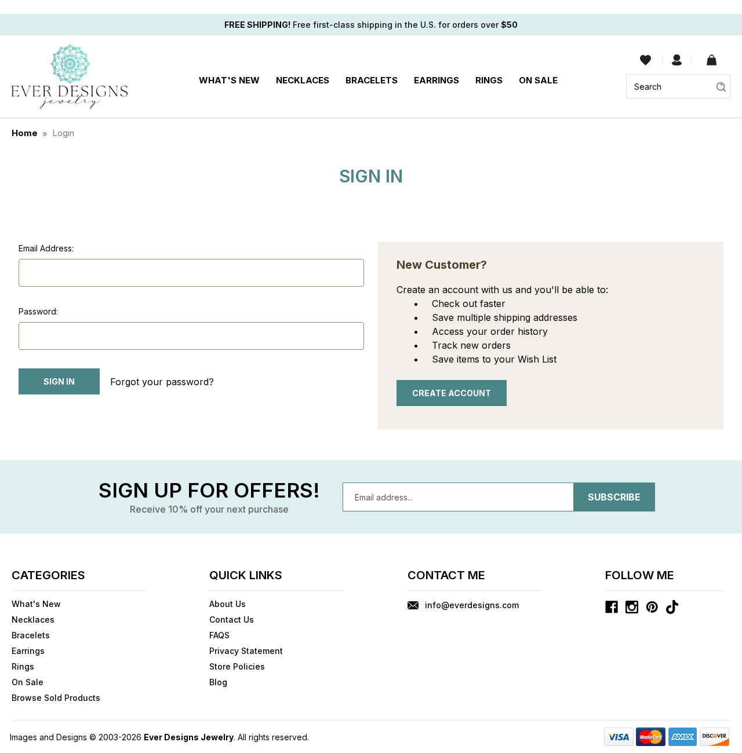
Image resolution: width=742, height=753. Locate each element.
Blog (218, 682)
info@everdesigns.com (472, 605)
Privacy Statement (246, 651)
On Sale (538, 80)
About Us (227, 604)
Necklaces (302, 80)
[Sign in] (677, 60)
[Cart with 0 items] (711, 60)
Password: (38, 311)
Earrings (436, 80)
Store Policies (237, 666)
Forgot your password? (162, 382)
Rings (489, 80)
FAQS (219, 635)
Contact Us (231, 619)
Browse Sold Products (56, 698)
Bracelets (371, 80)
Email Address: (46, 248)
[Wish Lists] (645, 59)
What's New (229, 80)
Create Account (451, 393)
